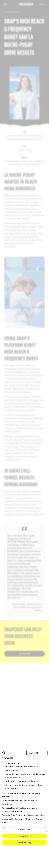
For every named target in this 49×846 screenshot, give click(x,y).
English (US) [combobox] (33, 753)
